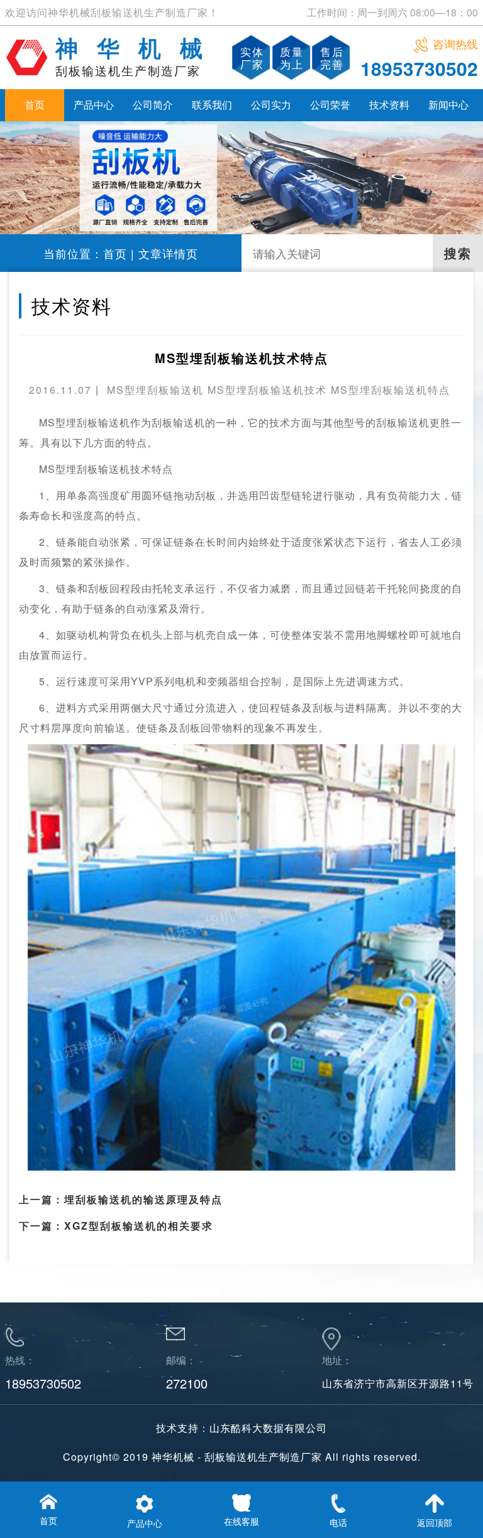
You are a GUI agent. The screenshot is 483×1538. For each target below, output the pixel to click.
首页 (35, 104)
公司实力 (271, 104)
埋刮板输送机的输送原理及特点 (143, 1199)
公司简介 (153, 104)
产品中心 (94, 104)
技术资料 (389, 104)
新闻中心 (448, 104)
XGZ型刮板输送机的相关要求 (138, 1225)
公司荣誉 (330, 104)
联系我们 (212, 104)
